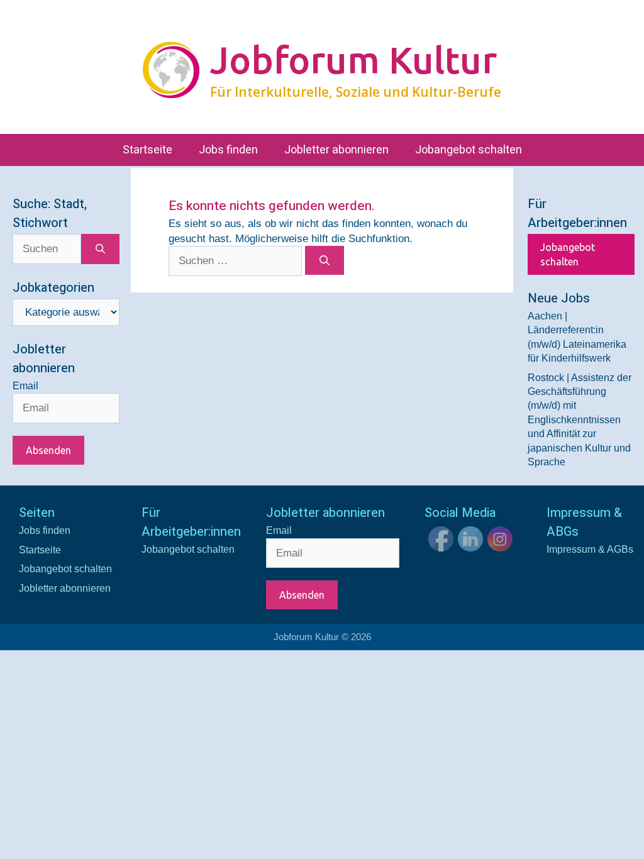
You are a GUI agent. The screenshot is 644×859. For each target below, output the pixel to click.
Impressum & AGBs (590, 549)
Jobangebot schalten (468, 149)
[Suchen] (325, 260)
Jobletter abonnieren (336, 149)
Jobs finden (228, 149)
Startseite (147, 149)
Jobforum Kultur (353, 59)
